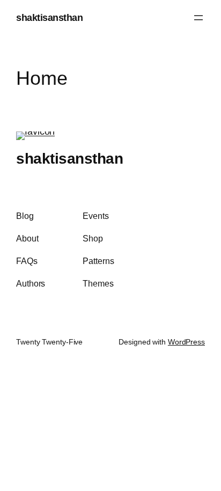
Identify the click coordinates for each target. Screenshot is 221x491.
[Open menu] (198, 17)
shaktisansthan (49, 17)
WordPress (186, 342)
